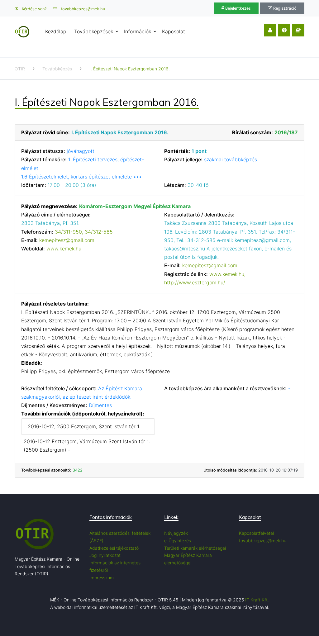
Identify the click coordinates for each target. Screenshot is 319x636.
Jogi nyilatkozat (105, 555)
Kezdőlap (55, 31)
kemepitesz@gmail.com (66, 240)
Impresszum (101, 577)
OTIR (20, 68)
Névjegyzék (176, 533)
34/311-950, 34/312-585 (84, 232)
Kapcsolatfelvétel (256, 533)
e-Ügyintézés (177, 540)
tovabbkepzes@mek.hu (82, 9)
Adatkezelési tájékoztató (114, 548)
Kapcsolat (173, 31)
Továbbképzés (57, 68)
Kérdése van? (33, 9)
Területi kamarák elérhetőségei (195, 548)
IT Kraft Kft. (257, 599)
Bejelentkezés (237, 8)
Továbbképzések (93, 31)
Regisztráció (284, 8)
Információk (137, 31)
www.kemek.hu (63, 248)
